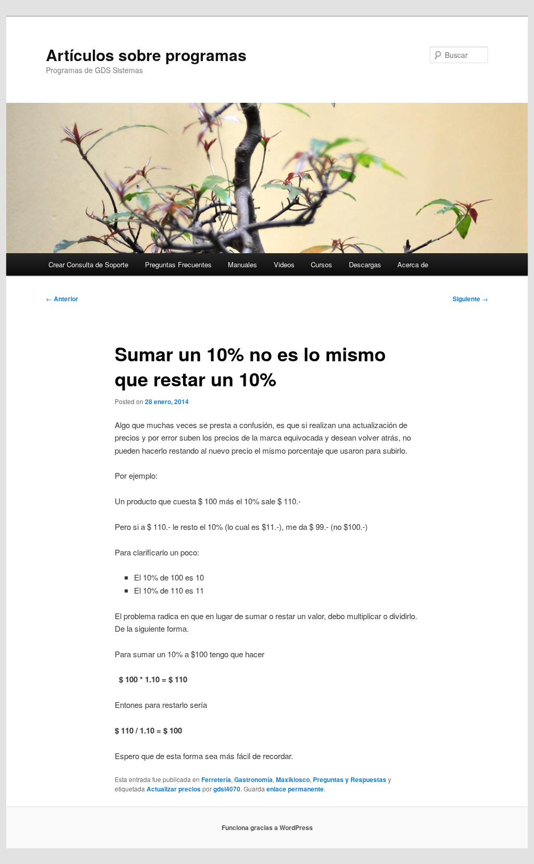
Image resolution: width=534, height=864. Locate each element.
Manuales (242, 264)
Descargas (365, 264)
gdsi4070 (226, 789)
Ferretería (216, 779)
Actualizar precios (174, 789)
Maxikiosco (293, 779)
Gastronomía (253, 779)
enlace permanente (295, 789)
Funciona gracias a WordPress (267, 827)
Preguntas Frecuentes (178, 264)
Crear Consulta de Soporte (88, 264)
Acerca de (412, 264)
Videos (284, 264)
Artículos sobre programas (146, 54)
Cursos (321, 264)
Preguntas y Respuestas (349, 779)
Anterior (62, 298)
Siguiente (470, 298)
